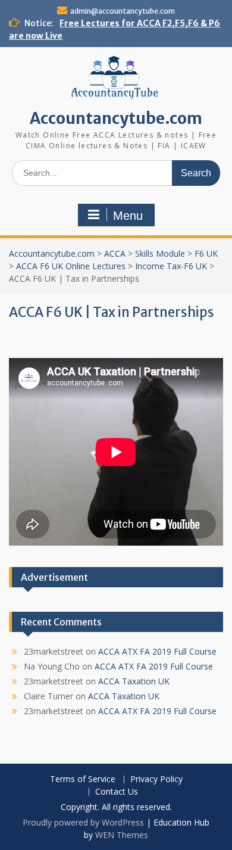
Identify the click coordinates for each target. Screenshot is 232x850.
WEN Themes (121, 834)
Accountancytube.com (116, 118)
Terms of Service (82, 779)
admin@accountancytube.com (122, 11)
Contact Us (116, 792)
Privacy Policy (156, 779)
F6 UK (206, 253)
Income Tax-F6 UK (171, 266)
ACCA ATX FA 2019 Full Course (157, 651)
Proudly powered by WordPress (83, 822)
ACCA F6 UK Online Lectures (71, 266)
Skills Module (160, 253)
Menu (128, 215)
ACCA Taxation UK (134, 681)
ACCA (115, 253)
